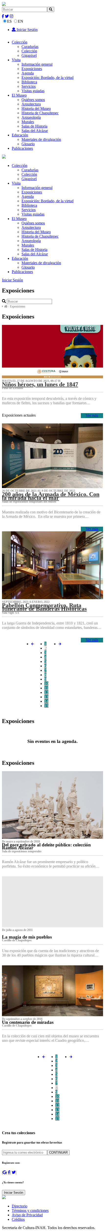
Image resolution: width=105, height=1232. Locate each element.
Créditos (18, 1219)
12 (46, 692)
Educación (20, 135)
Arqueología (31, 117)
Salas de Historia (34, 126)
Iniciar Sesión (27, 30)
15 (46, 706)
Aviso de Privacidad (27, 1215)
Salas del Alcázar (34, 131)
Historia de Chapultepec (40, 113)
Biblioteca (29, 82)
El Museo (19, 95)
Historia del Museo (36, 108)
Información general (36, 64)
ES (9, 21)
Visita (16, 60)
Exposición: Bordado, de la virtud (47, 77)
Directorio (19, 1206)
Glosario (28, 144)
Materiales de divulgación (41, 139)
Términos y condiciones (30, 1210)
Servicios (28, 86)
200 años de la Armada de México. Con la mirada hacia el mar (50, 496)
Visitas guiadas (32, 91)
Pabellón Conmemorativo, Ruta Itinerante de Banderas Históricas (44, 607)
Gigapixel (29, 55)
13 (46, 697)
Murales (27, 122)
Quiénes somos (33, 100)
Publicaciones (22, 148)
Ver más (92, 415)
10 (46, 683)
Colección (19, 42)
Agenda (27, 73)
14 (46, 701)
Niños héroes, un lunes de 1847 (40, 384)
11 (46, 688)
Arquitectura (31, 104)
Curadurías (29, 46)
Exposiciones (31, 69)
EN (20, 21)
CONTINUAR (58, 1152)
